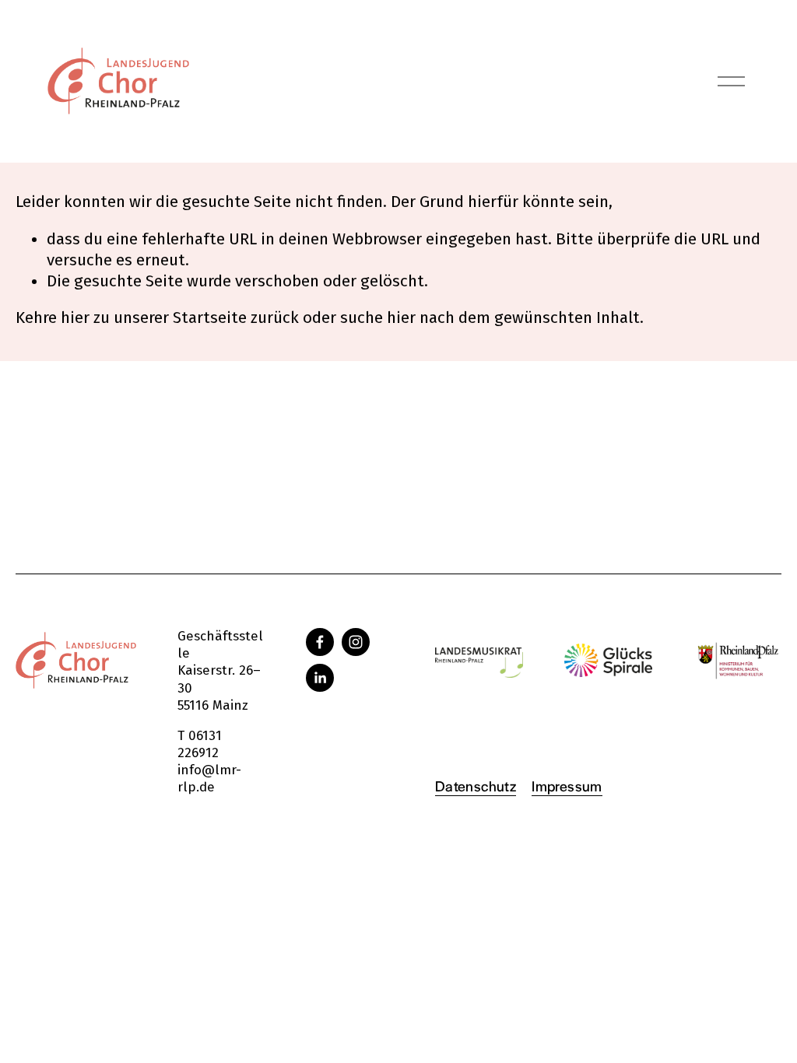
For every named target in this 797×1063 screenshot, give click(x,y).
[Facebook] (320, 642)
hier (75, 317)
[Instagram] (356, 642)
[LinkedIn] (320, 678)
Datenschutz (475, 785)
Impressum (567, 785)
